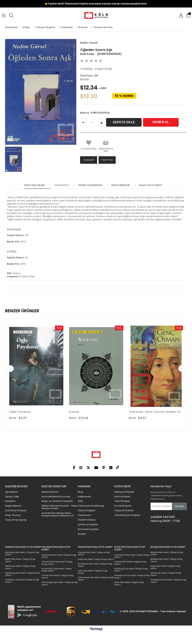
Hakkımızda (84, 496)
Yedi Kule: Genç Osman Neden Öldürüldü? (100, 411)
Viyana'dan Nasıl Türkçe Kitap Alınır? (130, 563)
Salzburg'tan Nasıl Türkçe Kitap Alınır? (131, 569)
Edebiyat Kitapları (124, 492)
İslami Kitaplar (122, 496)
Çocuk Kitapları (122, 505)
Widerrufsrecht (50, 492)
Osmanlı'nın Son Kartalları (152, 411)
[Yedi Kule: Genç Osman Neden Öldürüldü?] (100, 366)
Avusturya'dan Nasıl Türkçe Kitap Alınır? (132, 556)
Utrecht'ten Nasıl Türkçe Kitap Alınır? (57, 576)
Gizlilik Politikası (87, 520)
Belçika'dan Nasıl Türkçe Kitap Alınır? (167, 553)
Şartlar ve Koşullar (88, 524)
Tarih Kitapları (122, 501)
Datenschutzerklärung (91, 505)
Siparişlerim (11, 492)
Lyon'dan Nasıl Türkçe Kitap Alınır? (92, 571)
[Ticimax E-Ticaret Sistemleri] (96, 629)
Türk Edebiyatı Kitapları (127, 515)
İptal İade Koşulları (88, 529)
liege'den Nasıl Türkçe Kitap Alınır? (165, 567)
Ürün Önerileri (120, 185)
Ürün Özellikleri (34, 185)
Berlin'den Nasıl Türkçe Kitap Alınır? (20, 560)
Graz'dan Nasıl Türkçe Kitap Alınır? (129, 583)
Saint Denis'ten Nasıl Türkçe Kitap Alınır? (96, 578)
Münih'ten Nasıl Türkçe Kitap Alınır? (20, 567)
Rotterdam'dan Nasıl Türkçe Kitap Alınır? (56, 569)
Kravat (18, 411)
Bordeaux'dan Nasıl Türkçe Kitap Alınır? (95, 565)
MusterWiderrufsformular (55, 496)
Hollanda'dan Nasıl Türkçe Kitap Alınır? (58, 556)
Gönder (179, 506)
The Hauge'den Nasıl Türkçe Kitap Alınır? (59, 583)
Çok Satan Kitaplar (15, 510)
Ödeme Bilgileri (86, 510)
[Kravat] (40, 366)
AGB (80, 501)
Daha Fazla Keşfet (150, 185)
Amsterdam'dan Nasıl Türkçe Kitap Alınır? (57, 563)
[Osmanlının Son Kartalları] (159, 366)
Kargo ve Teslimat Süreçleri (57, 501)
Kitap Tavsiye (13, 515)
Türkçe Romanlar (124, 510)
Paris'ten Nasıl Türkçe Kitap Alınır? (96, 559)
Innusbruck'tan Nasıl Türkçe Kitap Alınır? (132, 576)
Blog (80, 492)
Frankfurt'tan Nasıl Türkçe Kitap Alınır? (22, 580)
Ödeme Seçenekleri (90, 185)
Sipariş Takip (12, 496)
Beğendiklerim (13, 505)
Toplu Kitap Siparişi (16, 520)
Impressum (84, 515)
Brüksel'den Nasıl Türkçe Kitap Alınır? (167, 560)
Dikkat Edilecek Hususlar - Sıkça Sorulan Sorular (59, 507)
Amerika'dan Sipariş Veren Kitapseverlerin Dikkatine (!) (57, 514)
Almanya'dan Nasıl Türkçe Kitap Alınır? (22, 553)
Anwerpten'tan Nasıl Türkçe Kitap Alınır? (168, 580)
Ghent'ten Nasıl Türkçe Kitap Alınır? (166, 574)
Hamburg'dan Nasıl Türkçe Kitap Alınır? (22, 574)
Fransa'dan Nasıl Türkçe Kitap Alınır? (94, 553)
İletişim (82, 534)
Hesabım (10, 501)
